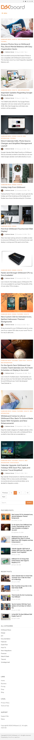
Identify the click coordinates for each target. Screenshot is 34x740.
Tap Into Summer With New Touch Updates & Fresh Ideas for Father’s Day (21, 606)
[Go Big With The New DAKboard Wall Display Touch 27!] (5, 614)
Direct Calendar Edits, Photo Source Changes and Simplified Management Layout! (16, 143)
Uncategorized (5, 662)
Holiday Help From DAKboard (13, 187)
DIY (2, 636)
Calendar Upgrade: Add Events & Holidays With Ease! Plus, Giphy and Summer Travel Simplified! (15, 467)
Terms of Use (5, 706)
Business (3, 683)
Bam (18, 737)
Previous (5, 493)
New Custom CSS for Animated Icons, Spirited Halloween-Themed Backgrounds (16, 319)
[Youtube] (26, 1)
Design (14, 136)
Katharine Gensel (9, 52)
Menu (5, 13)
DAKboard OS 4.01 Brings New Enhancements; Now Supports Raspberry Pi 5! (20, 560)
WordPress (11, 737)
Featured (20, 314)
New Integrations (23, 39)
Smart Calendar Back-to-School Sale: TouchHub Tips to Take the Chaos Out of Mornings (22, 577)
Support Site (5, 716)
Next (3, 497)
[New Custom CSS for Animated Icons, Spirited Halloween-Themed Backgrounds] (5, 515)
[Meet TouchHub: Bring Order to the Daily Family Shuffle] (5, 586)
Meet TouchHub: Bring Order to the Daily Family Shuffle (22, 587)
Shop (2, 689)
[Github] (32, 1)
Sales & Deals (14, 462)
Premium (3, 653)
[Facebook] (24, 1)
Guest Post (22, 360)
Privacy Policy (5, 703)
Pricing (3, 686)
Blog (2, 692)
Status (3, 719)
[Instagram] (30, 1)
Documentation (5, 639)
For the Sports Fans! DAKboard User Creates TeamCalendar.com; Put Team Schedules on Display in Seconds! (17, 367)
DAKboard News (6, 39)
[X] (28, 1)
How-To (14, 39)
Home (3, 680)
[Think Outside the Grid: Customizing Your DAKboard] (5, 595)
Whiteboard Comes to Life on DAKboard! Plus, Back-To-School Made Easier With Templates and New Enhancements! (22, 539)
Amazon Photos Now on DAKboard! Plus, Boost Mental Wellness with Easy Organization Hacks (16, 46)
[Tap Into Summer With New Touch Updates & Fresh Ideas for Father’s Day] (5, 604)
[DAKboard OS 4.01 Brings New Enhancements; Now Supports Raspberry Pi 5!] (5, 559)
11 (27, 493)
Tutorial (4, 41)
